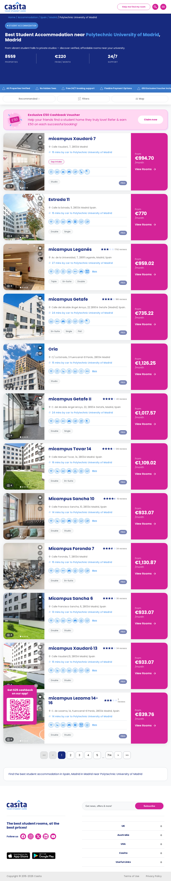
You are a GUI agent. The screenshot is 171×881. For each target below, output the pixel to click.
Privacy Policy (154, 876)
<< (44, 755)
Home (11, 17)
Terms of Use (131, 876)
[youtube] (53, 836)
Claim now (150, 119)
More (94, 271)
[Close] (36, 686)
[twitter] (38, 836)
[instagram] (31, 836)
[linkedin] (46, 836)
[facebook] (23, 836)
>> (127, 755)
